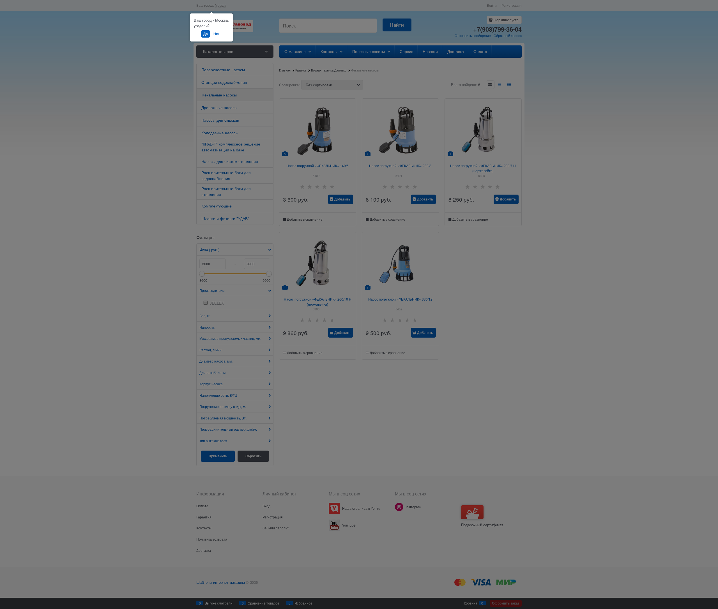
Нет (216, 33)
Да (205, 33)
